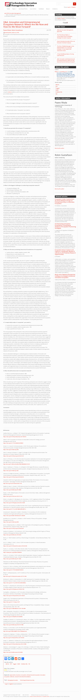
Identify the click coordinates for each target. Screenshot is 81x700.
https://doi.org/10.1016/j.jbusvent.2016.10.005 (14, 502)
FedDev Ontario (61, 18)
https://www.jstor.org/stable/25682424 (12, 552)
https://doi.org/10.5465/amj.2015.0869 (12, 490)
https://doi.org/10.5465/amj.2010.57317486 (13, 624)
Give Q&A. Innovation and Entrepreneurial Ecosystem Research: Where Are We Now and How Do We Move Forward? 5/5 (10, 670)
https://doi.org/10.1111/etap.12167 (11, 602)
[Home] (21, 4)
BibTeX (7, 664)
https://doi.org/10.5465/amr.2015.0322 (12, 534)
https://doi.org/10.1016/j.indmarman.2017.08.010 (14, 436)
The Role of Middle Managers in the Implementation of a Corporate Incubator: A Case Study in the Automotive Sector (65, 48)
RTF (11, 664)
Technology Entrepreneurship (27, 680)
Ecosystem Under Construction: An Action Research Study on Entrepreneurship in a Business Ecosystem (64, 201)
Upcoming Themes (23, 9)
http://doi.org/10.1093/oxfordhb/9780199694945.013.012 (16, 464)
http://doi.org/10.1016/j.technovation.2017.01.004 (14, 576)
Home (8, 9)
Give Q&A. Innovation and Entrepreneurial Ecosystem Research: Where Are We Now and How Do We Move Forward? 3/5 (7, 670)
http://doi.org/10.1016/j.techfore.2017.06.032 (13, 637)
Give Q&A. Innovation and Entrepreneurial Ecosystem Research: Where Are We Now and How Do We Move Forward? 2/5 (6, 670)
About (47, 9)
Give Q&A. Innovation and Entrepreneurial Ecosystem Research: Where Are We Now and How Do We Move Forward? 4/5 (9, 670)
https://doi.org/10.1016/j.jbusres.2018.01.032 (13, 589)
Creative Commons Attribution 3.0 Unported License (39, 696)
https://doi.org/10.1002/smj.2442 (11, 449)
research (17, 676)
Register (74, 7)
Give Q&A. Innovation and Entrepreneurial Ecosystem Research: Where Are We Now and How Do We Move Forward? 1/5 (5, 670)
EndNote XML (24, 664)
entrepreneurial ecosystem (33, 675)
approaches (13, 675)
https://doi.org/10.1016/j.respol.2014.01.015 (13, 456)
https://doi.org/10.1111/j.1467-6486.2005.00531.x (14, 509)
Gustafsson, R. (63, 71)
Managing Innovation (13, 680)
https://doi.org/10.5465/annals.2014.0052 (13, 652)
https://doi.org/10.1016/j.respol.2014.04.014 (13, 477)
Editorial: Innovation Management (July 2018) (65, 30)
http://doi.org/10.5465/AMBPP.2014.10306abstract (15, 631)
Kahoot (9, 92)
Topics (14, 9)
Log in (68, 7)
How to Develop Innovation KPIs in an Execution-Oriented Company (66, 42)
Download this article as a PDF (12, 32)
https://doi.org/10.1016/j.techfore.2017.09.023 (14, 595)
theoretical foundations (25, 676)
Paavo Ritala (7, 30)
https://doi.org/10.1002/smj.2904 (11, 522)
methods (12, 676)
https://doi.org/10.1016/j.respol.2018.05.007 (13, 528)
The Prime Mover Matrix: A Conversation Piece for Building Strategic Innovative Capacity (64, 36)
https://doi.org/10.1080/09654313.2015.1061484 (14, 608)
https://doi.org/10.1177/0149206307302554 (13, 570)
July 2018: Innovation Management (13, 13)
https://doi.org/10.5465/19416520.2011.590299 (14, 515)
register (11, 684)
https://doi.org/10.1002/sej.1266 (10, 470)
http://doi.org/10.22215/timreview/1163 (12, 483)
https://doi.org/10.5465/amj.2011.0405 (12, 558)
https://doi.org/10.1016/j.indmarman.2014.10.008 (14, 644)
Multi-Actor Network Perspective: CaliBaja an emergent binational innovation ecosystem (65, 276)
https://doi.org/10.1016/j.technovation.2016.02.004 (15, 546)
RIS (29, 664)
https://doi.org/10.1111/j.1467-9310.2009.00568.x (14, 582)
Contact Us (55, 9)
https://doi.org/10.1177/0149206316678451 (13, 443)
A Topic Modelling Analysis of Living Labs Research (65, 54)
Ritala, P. (57, 71)
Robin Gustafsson (17, 30)
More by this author (59, 148)
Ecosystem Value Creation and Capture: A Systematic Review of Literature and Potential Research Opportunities (65, 252)
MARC (18, 664)
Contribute (41, 9)
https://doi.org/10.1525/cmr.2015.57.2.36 (12, 496)
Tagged (14, 664)
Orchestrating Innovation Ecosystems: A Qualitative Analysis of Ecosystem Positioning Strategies (65, 226)
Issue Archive (33, 9)
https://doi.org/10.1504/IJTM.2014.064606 (12, 616)
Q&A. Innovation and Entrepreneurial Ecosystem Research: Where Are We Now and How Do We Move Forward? (25, 24)
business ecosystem (21, 675)
